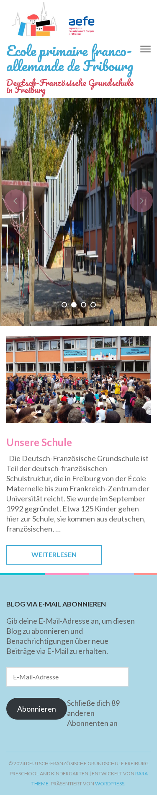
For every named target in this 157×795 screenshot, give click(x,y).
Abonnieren (36, 708)
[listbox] (78, 212)
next (141, 200)
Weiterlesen (54, 554)
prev (15, 200)
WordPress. (110, 783)
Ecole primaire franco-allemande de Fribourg (70, 58)
